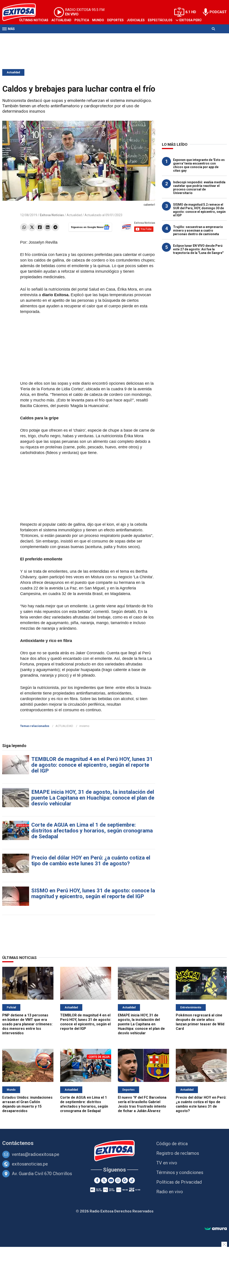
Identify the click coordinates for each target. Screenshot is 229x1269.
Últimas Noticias (33, 20)
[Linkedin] (47, 227)
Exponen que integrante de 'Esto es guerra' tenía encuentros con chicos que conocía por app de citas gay (199, 165)
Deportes (115, 20)
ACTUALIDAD (64, 726)
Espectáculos (160, 20)
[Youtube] (111, 1180)
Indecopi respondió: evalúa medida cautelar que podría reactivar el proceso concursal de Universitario (199, 187)
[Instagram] (118, 1180)
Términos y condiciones (179, 1172)
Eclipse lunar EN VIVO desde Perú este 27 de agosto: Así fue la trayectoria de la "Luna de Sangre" (198, 249)
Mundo (98, 20)
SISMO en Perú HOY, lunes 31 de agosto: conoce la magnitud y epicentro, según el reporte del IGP (93, 893)
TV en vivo (166, 1163)
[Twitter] (32, 227)
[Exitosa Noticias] (114, 1151)
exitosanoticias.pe (30, 1164)
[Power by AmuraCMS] (215, 1229)
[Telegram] (55, 227)
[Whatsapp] (24, 227)
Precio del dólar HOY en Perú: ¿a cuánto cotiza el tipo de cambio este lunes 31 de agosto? (90, 861)
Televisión (28, 37)
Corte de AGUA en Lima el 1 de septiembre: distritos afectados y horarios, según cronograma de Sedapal (92, 831)
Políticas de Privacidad (179, 1182)
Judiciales (136, 20)
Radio (45, 37)
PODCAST (218, 12)
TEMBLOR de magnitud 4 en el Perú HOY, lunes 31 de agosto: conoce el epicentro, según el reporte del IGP (92, 765)
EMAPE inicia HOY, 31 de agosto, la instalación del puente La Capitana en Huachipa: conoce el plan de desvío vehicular (92, 798)
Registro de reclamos (177, 1153)
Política (81, 20)
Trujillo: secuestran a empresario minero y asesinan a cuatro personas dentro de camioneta (198, 230)
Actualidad (61, 20)
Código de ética (172, 1143)
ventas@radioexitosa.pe (35, 1154)
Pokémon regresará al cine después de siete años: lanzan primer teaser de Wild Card (200, 1022)
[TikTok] (132, 1180)
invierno (84, 726)
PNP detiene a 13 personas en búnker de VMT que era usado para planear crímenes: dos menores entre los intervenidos (27, 1024)
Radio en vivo (169, 1191)
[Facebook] (40, 227)
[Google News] (125, 1180)
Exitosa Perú (190, 20)
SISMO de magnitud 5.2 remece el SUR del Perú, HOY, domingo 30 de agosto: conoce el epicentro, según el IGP (199, 210)
